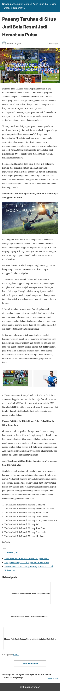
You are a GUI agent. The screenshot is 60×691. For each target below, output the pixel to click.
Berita (16, 654)
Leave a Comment (30, 663)
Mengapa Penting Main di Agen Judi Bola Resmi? (26, 562)
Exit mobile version (30, 687)
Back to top (53, 679)
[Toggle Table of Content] (4, 548)
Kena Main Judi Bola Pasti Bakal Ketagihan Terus (26, 558)
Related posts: (13, 552)
